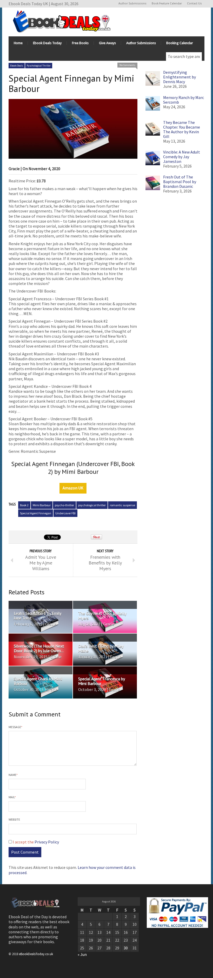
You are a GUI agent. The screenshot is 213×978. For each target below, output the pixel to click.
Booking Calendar (179, 43)
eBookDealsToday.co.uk (36, 954)
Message (15, 727)
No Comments (127, 65)
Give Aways (107, 43)
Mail (12, 797)
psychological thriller (92, 505)
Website (14, 819)
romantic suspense (122, 505)
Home (18, 43)
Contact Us (194, 3)
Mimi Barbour (42, 505)
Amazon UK (73, 487)
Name (13, 775)
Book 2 (24, 505)
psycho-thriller (64, 505)
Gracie (14, 168)
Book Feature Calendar (167, 3)
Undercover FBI (65, 513)
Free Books (80, 43)
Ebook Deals (16, 65)
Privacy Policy (47, 841)
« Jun (82, 954)
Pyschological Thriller (39, 65)
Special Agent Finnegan (35, 513)
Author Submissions (132, 3)
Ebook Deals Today (47, 43)
